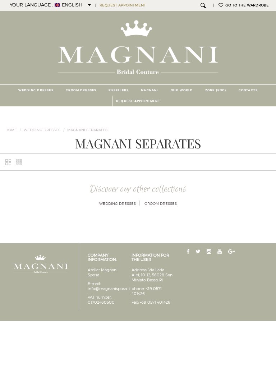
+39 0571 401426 (155, 302)
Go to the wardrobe (246, 5)
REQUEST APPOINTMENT (123, 5)
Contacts (248, 90)
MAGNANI (149, 90)
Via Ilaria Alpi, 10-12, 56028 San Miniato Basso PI (152, 274)
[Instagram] (210, 251)
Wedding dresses (36, 90)
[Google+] (232, 251)
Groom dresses (81, 90)
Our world (182, 90)
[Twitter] (199, 251)
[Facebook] (189, 251)
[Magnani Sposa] (138, 45)
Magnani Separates (87, 130)
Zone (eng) (215, 90)
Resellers (119, 90)
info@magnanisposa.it (109, 288)
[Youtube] (220, 251)
